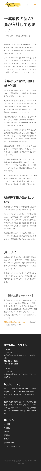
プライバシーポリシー (12, 446)
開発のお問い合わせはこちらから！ (17, 322)
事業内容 (7, 428)
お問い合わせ (9, 443)
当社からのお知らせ (23, 36)
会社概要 (7, 424)
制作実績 (7, 431)
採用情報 (7, 435)
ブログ (6, 439)
